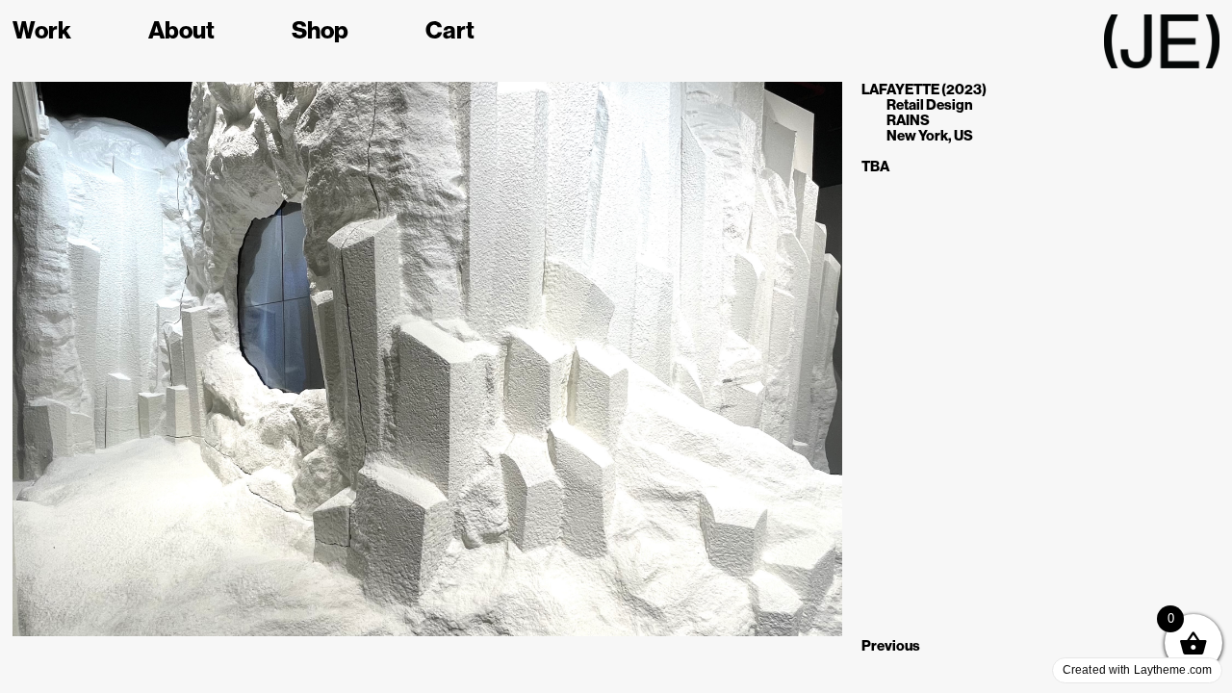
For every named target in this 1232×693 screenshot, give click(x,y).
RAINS (908, 120)
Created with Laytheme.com (1137, 670)
